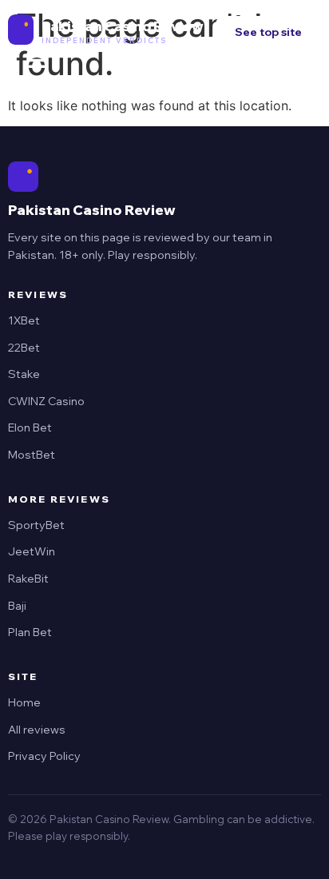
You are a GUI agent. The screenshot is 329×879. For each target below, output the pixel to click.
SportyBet (36, 525)
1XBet (24, 320)
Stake (24, 374)
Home (24, 702)
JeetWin (31, 551)
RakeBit (28, 578)
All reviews (36, 729)
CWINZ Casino (46, 401)
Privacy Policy (44, 756)
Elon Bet (30, 427)
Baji (17, 606)
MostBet (31, 454)
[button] (37, 61)
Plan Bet (30, 632)
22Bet (24, 347)
